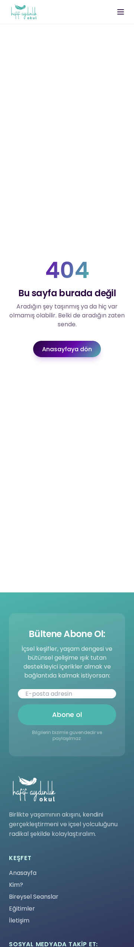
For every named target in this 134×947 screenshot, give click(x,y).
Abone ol (67, 714)
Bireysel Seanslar (33, 896)
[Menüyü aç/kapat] (120, 11)
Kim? (16, 884)
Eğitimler (22, 908)
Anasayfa (22, 873)
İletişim (19, 920)
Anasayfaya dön (67, 349)
